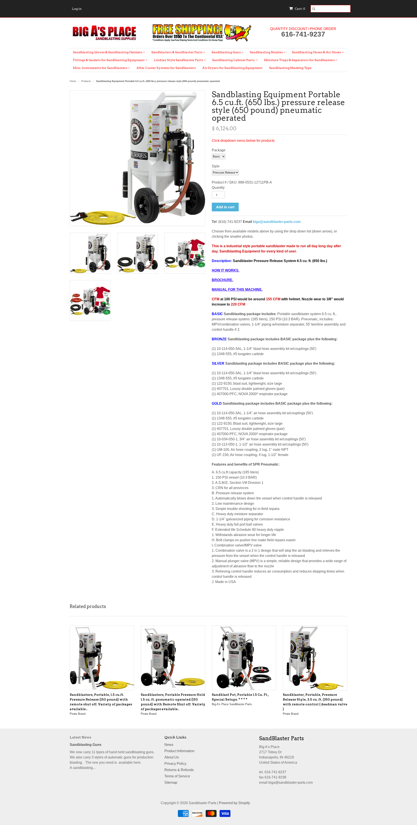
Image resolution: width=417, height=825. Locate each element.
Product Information (179, 751)
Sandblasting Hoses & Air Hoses (317, 52)
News (168, 745)
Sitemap (170, 782)
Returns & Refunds (179, 770)
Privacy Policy (175, 763)
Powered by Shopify (234, 803)
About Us (171, 757)
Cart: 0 (299, 8)
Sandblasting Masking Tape (290, 68)
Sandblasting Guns (226, 52)
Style (216, 166)
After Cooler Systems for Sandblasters (166, 68)
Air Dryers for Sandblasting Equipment (232, 68)
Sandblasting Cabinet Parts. (234, 60)
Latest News (80, 737)
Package (218, 150)
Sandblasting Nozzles (266, 52)
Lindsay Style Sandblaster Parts (179, 60)
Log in (77, 8)
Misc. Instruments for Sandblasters (100, 68)
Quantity (218, 187)
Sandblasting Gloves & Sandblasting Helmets (108, 52)
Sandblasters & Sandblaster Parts (177, 52)
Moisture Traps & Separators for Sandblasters (299, 60)
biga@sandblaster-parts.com (277, 222)
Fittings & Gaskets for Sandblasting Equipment (109, 60)
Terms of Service (177, 776)
